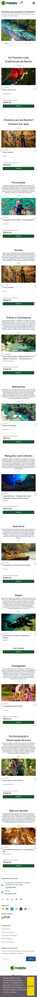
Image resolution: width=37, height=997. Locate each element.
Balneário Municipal (9, 425)
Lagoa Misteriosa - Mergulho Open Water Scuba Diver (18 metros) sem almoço (17, 497)
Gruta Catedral (8, 152)
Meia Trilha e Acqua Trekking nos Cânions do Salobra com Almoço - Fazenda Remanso (18, 358)
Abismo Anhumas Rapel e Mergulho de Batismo (16, 637)
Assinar (31, 959)
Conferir (18, 106)
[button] (6, 43)
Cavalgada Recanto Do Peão (12, 706)
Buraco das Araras (9, 90)
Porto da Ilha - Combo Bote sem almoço (17, 565)
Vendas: (7, 891)
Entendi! (31, 986)
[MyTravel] (18, 968)
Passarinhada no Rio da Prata (13, 780)
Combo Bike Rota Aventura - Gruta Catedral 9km (18, 851)
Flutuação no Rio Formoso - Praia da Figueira (18, 220)
